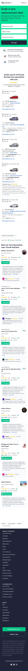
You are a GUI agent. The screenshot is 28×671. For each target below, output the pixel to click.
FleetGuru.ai (5, 618)
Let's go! (14, 42)
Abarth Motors (6, 482)
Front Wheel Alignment (13, 177)
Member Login (14, 634)
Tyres (3, 567)
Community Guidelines (8, 591)
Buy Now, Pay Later (7, 597)
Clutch (4, 549)
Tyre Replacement (12, 154)
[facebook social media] (11, 664)
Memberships (5, 615)
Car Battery (5, 562)
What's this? (18, 240)
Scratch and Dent (6, 573)
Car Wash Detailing (7, 575)
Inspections (5, 578)
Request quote (6, 458)
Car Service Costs (6, 533)
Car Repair (5, 536)
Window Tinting (6, 570)
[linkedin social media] (14, 664)
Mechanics (5, 538)
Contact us (5, 607)
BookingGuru (5, 620)
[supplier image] (24, 252)
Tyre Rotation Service (12, 130)
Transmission (5, 565)
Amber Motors (13, 152)
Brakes (4, 546)
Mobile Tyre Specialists (8, 235)
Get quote (5, 262)
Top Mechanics (6, 612)
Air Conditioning (6, 552)
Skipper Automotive (15, 103)
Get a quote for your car (8, 109)
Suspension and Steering (8, 554)
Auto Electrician (6, 557)
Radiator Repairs (6, 560)
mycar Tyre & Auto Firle (16, 175)
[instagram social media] (17, 664)
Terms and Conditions (7, 589)
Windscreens (5, 544)
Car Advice (5, 610)
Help (3, 604)
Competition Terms (7, 594)
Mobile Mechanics (6, 541)
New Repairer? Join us (14, 629)
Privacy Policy (5, 586)
